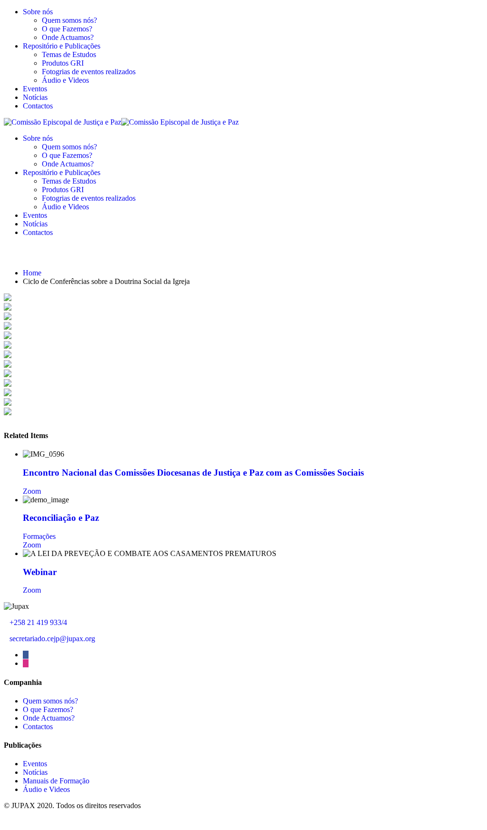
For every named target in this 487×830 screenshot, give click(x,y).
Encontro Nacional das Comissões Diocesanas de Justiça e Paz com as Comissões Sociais (193, 473)
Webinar (40, 572)
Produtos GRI (63, 63)
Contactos (38, 106)
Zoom (32, 491)
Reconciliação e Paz (61, 518)
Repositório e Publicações (61, 46)
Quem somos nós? (69, 20)
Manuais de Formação (56, 781)
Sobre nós (38, 12)
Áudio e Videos (65, 80)
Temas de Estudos (69, 54)
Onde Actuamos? (68, 37)
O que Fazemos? (67, 29)
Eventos (35, 89)
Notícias (35, 97)
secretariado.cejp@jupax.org (52, 639)
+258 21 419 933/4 (38, 622)
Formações (39, 536)
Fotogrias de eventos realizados (89, 72)
